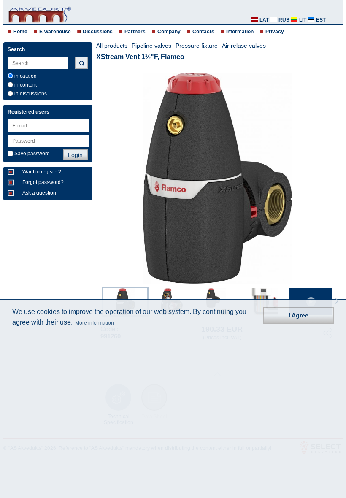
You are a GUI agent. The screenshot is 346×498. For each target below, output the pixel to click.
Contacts (203, 32)
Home (20, 32)
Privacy (274, 32)
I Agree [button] (298, 315)
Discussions (98, 32)
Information (240, 32)
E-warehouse (55, 32)
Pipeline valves (151, 45)
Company (169, 32)
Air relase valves (244, 45)
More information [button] (94, 323)
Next (336, 300)
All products (111, 45)
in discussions (30, 94)
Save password (32, 154)
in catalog (25, 76)
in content (25, 85)
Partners (135, 32)
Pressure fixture (197, 45)
